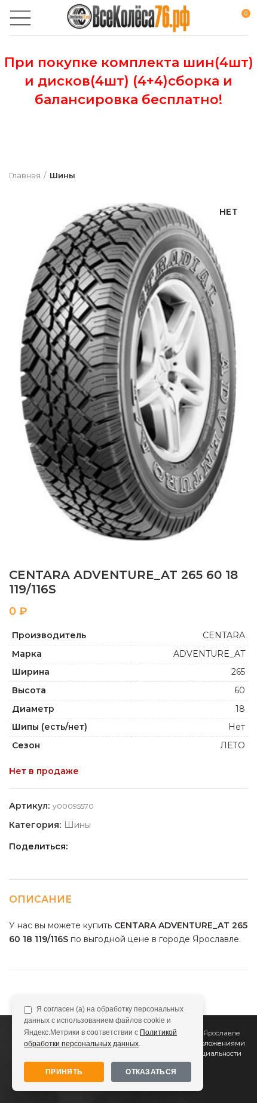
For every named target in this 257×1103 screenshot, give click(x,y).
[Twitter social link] (93, 847)
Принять (63, 1072)
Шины (62, 175)
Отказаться (151, 1072)
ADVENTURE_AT (209, 653)
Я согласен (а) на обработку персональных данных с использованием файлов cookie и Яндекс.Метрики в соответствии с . (103, 1026)
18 (240, 708)
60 (239, 690)
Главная (25, 175)
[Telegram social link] (148, 847)
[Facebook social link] (80, 847)
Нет (236, 726)
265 (238, 671)
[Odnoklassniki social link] (107, 847)
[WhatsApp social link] (121, 847)
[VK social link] (135, 847)
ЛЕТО (232, 745)
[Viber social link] (162, 847)
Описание (40, 899)
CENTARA (224, 635)
